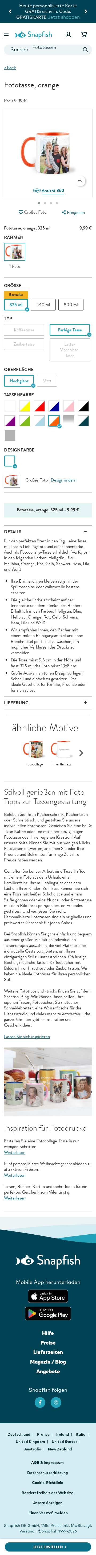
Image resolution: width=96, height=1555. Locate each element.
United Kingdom (31, 1441)
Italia (81, 1434)
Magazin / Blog (48, 1361)
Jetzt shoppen (64, 17)
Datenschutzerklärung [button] (47, 1472)
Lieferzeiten (48, 1352)
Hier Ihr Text (62, 764)
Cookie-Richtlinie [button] (47, 1482)
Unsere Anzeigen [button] (47, 1502)
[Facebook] (43, 1400)
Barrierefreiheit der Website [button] (47, 1492)
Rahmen (13, 237)
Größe (12, 285)
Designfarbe (19, 450)
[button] (6, 34)
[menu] (73, 212)
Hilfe (48, 1333)
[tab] (39, 203)
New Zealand (60, 1449)
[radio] (9, 461)
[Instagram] (59, 1400)
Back (10, 67)
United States (65, 1441)
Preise (48, 1342)
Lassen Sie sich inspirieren (27, 1036)
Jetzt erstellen (48, 1547)
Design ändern (63, 480)
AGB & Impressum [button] (47, 1462)
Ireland (63, 1434)
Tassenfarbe (19, 395)
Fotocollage (34, 764)
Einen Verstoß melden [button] (48, 1512)
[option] (14, 256)
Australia (33, 1449)
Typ (8, 318)
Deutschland (19, 1434)
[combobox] (48, 50)
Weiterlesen (14, 1152)
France (43, 1434)
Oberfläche (19, 369)
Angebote (48, 1371)
